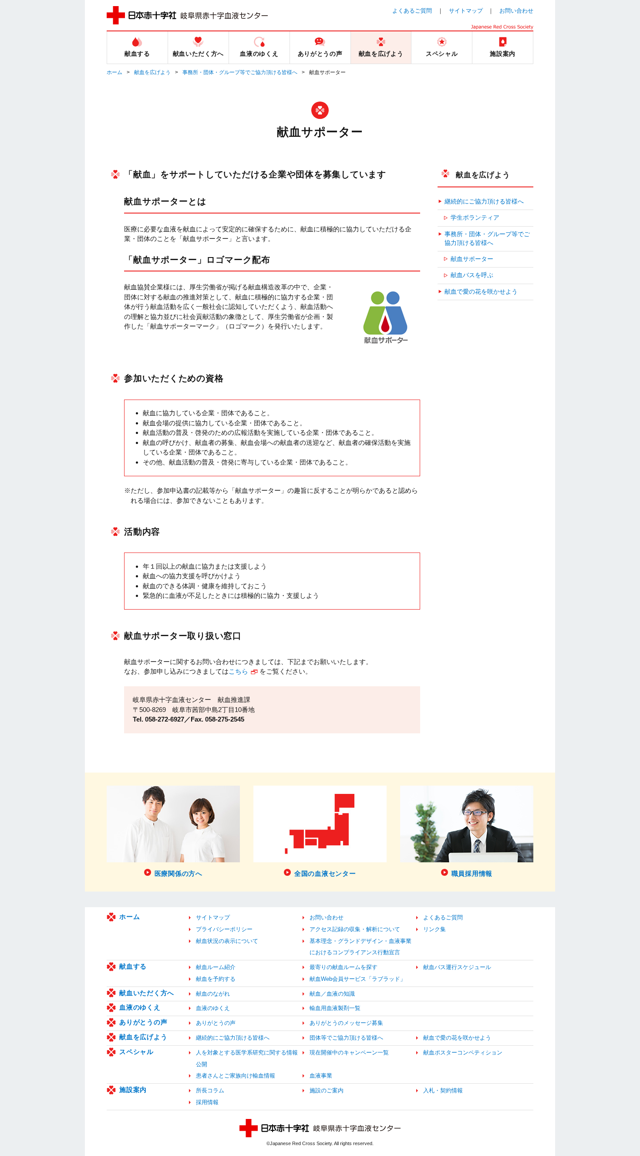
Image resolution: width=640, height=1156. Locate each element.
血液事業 (321, 1075)
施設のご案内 (327, 1090)
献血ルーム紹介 (216, 967)
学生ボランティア (475, 217)
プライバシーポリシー (224, 929)
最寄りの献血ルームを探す (343, 967)
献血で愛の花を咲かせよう (481, 291)
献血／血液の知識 (332, 993)
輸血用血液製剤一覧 (335, 1008)
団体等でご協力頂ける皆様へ (346, 1037)
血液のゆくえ (140, 1007)
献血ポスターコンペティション (462, 1052)
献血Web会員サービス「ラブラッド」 (358, 979)
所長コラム (210, 1090)
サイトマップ (466, 10)
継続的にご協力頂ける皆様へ (484, 201)
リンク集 (434, 929)
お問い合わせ (516, 10)
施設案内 (133, 1089)
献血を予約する (216, 979)
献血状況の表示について (227, 941)
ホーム (114, 72)
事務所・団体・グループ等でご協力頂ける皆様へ (239, 72)
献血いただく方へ (146, 993)
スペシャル (136, 1051)
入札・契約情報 (443, 1090)
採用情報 (207, 1102)
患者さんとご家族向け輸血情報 (235, 1075)
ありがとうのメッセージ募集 (346, 1023)
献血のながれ (213, 993)
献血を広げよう (152, 72)
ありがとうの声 (143, 1022)
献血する (133, 966)
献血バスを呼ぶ (472, 275)
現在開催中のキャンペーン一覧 (349, 1052)
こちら (238, 671)
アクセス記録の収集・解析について (355, 929)
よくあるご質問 (412, 10)
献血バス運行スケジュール (457, 967)
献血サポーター (472, 259)
